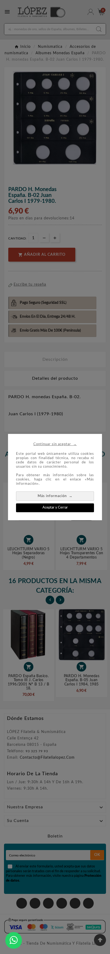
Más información (55, 496)
